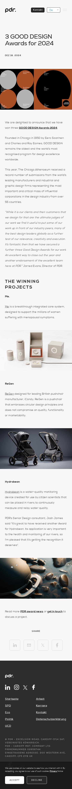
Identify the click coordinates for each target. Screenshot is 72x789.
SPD (8, 705)
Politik (9, 719)
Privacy (53, 771)
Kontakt (38, 10)
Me (7, 306)
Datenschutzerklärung (51, 719)
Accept (15, 780)
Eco (7, 712)
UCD (8, 725)
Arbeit (40, 699)
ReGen (9, 394)
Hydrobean (12, 492)
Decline (36, 780)
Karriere (41, 705)
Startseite (11, 699)
